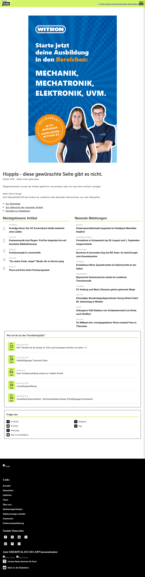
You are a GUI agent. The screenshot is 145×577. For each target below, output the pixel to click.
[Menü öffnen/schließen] (141, 3)
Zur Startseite (13, 203)
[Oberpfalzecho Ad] (121, 4)
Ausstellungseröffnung (26, 384)
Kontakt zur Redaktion (18, 210)
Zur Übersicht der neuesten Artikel (24, 207)
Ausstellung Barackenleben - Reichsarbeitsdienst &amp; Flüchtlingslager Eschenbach (54, 397)
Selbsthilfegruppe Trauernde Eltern (32, 359)
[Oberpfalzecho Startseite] (7, 5)
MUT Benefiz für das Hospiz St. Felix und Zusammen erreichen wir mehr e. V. (51, 346)
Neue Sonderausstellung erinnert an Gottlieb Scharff (39, 372)
